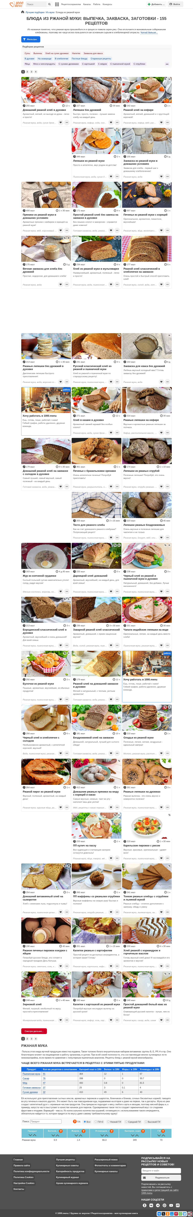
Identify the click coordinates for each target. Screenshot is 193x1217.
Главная (18, 1159)
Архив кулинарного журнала (72, 1183)
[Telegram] (184, 1214)
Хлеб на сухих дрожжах (57, 53)
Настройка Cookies (24, 1183)
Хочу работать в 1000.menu (40, 415)
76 (44, 1078)
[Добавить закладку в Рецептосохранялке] (60, 122)
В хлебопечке (61, 58)
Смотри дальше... (34, 1031)
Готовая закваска (32, 1087)
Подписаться (162, 1177)
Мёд (25, 1083)
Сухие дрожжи (30, 1092)
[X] (163, 1214)
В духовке (29, 58)
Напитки (76, 53)
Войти (176, 4)
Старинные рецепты (101, 58)
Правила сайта (22, 1165)
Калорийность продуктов (70, 1171)
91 (44, 1074)
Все (88, 1122)
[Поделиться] (190, 1214)
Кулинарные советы (67, 1165)
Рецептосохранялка (71, 4)
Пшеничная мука (31, 1074)
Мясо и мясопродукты (44, 64)
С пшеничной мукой (120, 64)
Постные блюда (79, 58)
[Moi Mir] (172, 1214)
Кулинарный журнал (67, 1177)
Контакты (19, 1189)
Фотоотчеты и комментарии (110, 1165)
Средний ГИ (134, 1122)
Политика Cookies (23, 1177)
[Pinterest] (176, 1214)
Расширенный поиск (106, 1159)
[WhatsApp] (180, 1214)
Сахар (26, 1078)
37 (44, 1087)
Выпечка (37, 53)
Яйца (27, 64)
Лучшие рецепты (65, 1159)
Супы (27, 53)
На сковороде (44, 58)
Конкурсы (107, 4)
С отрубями (139, 64)
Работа (96, 4)
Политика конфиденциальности (31, 1171)
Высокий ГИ (153, 1122)
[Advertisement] (46, 147)
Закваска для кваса (93, 53)
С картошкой (88, 64)
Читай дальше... (149, 32)
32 (44, 1092)
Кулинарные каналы (106, 1171)
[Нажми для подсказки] (75, 1121)
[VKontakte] (159, 1214)
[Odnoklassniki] (167, 1214)
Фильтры (32, 39)
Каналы (87, 4)
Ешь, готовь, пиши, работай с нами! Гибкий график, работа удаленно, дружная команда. (44, 423)
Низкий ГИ (115, 1122)
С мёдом (102, 64)
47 (44, 1083)
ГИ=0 (100, 1122)
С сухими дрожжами (69, 64)
